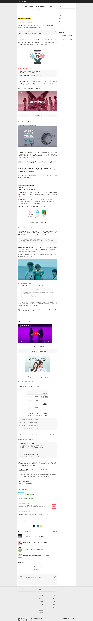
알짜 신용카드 (47, 595)
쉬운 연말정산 (47, 604)
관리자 (60, 18)
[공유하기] (21, 521)
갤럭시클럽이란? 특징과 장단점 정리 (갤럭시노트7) (33, 536)
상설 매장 (47, 613)
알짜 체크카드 (47, 601)
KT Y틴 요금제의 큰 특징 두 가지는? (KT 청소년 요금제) (37, 6)
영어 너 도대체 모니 (24, 576)
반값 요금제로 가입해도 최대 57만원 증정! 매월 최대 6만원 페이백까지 (32, 506)
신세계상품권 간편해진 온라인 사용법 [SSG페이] (33, 549)
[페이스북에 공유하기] (38, 526)
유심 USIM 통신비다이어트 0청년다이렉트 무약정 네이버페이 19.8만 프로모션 (33, 514)
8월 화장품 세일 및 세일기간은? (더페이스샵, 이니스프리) (35, 542)
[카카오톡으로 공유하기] (41, 526)
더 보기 (55, 531)
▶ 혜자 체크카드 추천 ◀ (38, 569)
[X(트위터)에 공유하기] (34, 526)
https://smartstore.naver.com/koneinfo (25, 511)
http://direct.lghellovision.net (24, 503)
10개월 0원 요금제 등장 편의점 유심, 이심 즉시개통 (30, 505)
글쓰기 (60, 21)
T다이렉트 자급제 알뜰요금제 (25, 512)
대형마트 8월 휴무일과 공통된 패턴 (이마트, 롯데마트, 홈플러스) (36, 555)
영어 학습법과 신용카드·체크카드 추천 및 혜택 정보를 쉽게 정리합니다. (31, 577)
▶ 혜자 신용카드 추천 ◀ (38, 566)
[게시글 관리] (22, 521)
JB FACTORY (72, 618)
